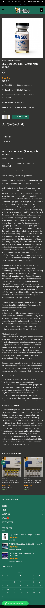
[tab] (22, 137)
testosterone (24, 339)
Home (4, 60)
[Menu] (3, 10)
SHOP (4, 510)
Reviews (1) (6, 141)
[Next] (43, 476)
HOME (4, 506)
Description (6, 137)
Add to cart (20, 117)
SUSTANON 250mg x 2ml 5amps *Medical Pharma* (32, 482)
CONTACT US (7, 522)
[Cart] (41, 10)
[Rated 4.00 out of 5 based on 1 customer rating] (22, 78)
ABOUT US (6, 514)
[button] (15, 603)
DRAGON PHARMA (14, 60)
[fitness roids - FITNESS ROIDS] (22, 10)
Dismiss (22, 4)
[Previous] (1, 476)
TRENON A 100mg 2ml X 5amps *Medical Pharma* (10, 482)
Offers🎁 (5, 518)
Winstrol (5, 284)
